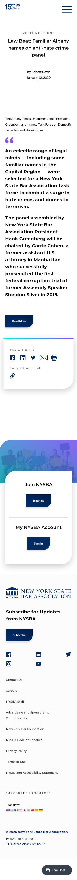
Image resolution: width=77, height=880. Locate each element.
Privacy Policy (16, 751)
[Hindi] (28, 810)
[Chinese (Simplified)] (32, 810)
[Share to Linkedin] (22, 357)
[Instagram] (8, 663)
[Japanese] (24, 810)
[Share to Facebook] (12, 357)
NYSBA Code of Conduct (24, 740)
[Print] (54, 357)
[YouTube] (38, 663)
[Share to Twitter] (33, 357)
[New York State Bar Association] (12, 10)
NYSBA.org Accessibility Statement (32, 773)
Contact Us (14, 680)
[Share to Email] (43, 357)
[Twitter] (68, 654)
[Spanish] (36, 810)
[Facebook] (8, 654)
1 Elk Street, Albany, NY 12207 (25, 843)
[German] (41, 810)
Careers (11, 691)
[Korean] (12, 810)
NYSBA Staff (15, 701)
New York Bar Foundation (25, 729)
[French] (16, 810)
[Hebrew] (20, 810)
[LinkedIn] (38, 654)
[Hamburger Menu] (67, 10)
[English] (8, 810)
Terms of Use (16, 762)
